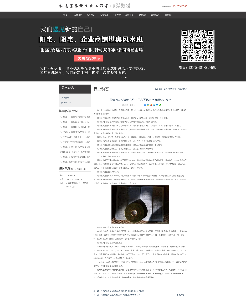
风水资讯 (155, 15)
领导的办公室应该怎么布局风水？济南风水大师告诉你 (122, 291)
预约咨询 (168, 15)
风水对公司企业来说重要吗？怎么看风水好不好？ (120, 295)
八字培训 (91, 15)
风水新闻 (65, 98)
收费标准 (142, 15)
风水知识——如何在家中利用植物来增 (75, 117)
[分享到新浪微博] (151, 105)
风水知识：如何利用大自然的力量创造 (75, 147)
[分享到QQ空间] (148, 105)
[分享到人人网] (157, 105)
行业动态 (67, 103)
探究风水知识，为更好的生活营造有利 (75, 152)
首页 (65, 15)
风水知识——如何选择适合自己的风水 (75, 122)
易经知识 (129, 15)
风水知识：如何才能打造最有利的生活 (75, 157)
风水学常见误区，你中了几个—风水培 (75, 137)
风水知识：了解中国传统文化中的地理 (75, 162)
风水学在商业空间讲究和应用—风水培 (75, 142)
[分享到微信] (160, 105)
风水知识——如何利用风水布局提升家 (75, 127)
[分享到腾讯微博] (154, 105)
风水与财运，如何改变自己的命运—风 (75, 132)
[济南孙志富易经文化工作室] (96, 11)
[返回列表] (180, 295)
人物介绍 (78, 15)
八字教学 (116, 15)
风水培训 (104, 15)
